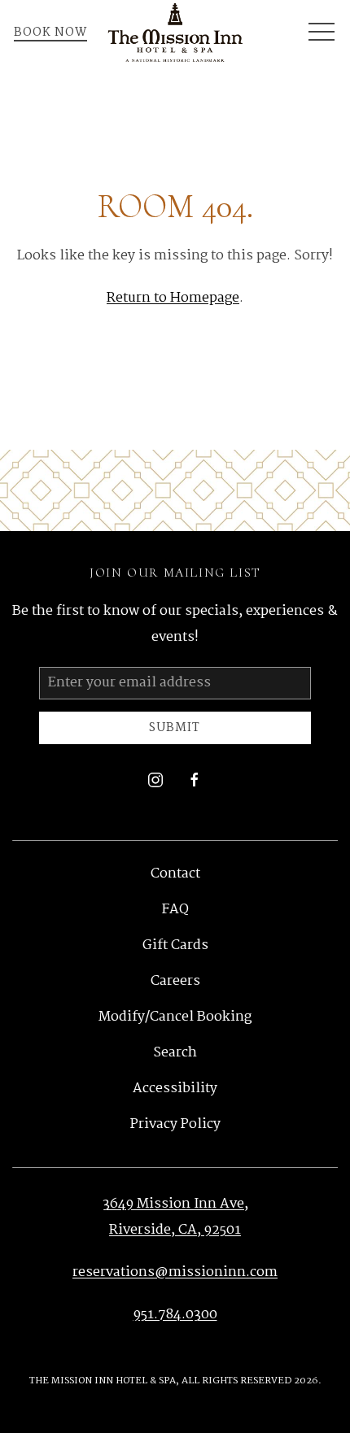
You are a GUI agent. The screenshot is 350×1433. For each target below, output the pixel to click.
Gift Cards (175, 945)
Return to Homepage (173, 298)
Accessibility (175, 1089)
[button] (321, 32)
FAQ (175, 910)
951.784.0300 (175, 1315)
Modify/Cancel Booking (175, 1017)
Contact (175, 875)
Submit (174, 728)
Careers (175, 981)
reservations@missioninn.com (175, 1272)
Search (175, 1053)
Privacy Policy (175, 1124)
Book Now (50, 32)
